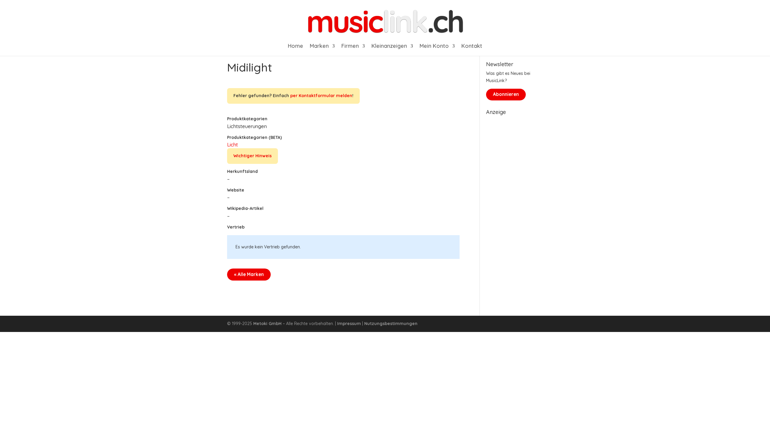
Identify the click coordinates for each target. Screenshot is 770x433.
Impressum (349, 323)
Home (295, 46)
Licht (232, 144)
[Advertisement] (514, 208)
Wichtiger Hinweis (252, 155)
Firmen (350, 46)
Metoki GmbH (267, 323)
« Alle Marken (249, 274)
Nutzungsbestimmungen (390, 323)
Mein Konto (434, 46)
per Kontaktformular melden (321, 95)
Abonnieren (506, 94)
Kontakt (471, 46)
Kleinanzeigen (389, 46)
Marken (319, 46)
